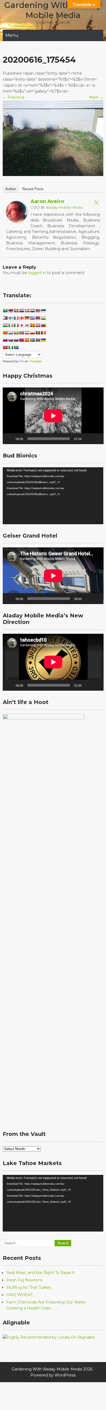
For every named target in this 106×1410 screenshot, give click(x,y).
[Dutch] (32, 310)
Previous (13, 97)
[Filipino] (5, 318)
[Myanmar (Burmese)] (16, 332)
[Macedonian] (5, 332)
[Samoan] (21, 340)
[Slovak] (10, 340)
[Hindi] (43, 318)
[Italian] (16, 325)
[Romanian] (43, 332)
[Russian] (5, 340)
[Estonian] (43, 310)
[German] (26, 318)
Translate (35, 361)
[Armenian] (10, 310)
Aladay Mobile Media (64, 207)
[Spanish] (26, 340)
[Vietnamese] (5, 347)
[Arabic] (5, 310)
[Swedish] (32, 340)
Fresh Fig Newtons (24, 1280)
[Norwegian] (21, 332)
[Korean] (26, 325)
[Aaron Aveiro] (17, 221)
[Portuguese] (37, 332)
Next (96, 97)
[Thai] (37, 340)
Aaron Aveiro (47, 201)
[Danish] (26, 310)
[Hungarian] (5, 325)
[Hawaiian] (37, 318)
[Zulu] (16, 347)
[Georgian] (21, 318)
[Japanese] (21, 325)
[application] (53, 415)
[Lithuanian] (43, 325)
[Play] (10, 438)
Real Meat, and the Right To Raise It (40, 1272)
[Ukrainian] (43, 340)
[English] (37, 310)
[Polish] (32, 332)
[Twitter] (96, 202)
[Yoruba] (10, 347)
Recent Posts (33, 189)
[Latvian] (37, 325)
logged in (37, 272)
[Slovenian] (16, 340)
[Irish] (10, 325)
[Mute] (87, 438)
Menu (11, 35)
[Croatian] (21, 310)
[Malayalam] (10, 332)
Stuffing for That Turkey (28, 1287)
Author (10, 189)
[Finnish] (10, 318)
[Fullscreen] (96, 438)
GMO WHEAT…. (21, 1294)
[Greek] (32, 318)
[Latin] (32, 325)
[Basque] (16, 310)
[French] (16, 318)
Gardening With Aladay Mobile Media (53, 10)
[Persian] (26, 332)
